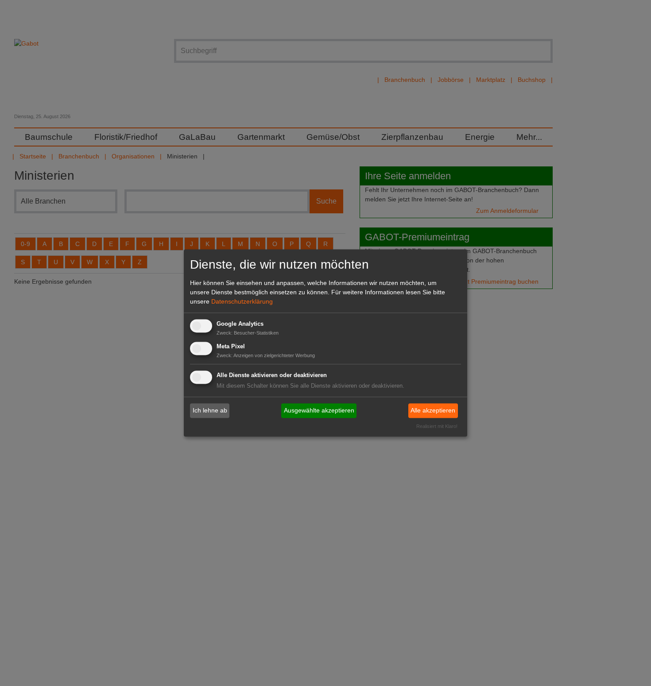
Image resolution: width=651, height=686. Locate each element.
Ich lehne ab (210, 410)
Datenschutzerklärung (242, 301)
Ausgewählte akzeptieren (319, 410)
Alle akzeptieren (433, 410)
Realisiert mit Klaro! (436, 426)
